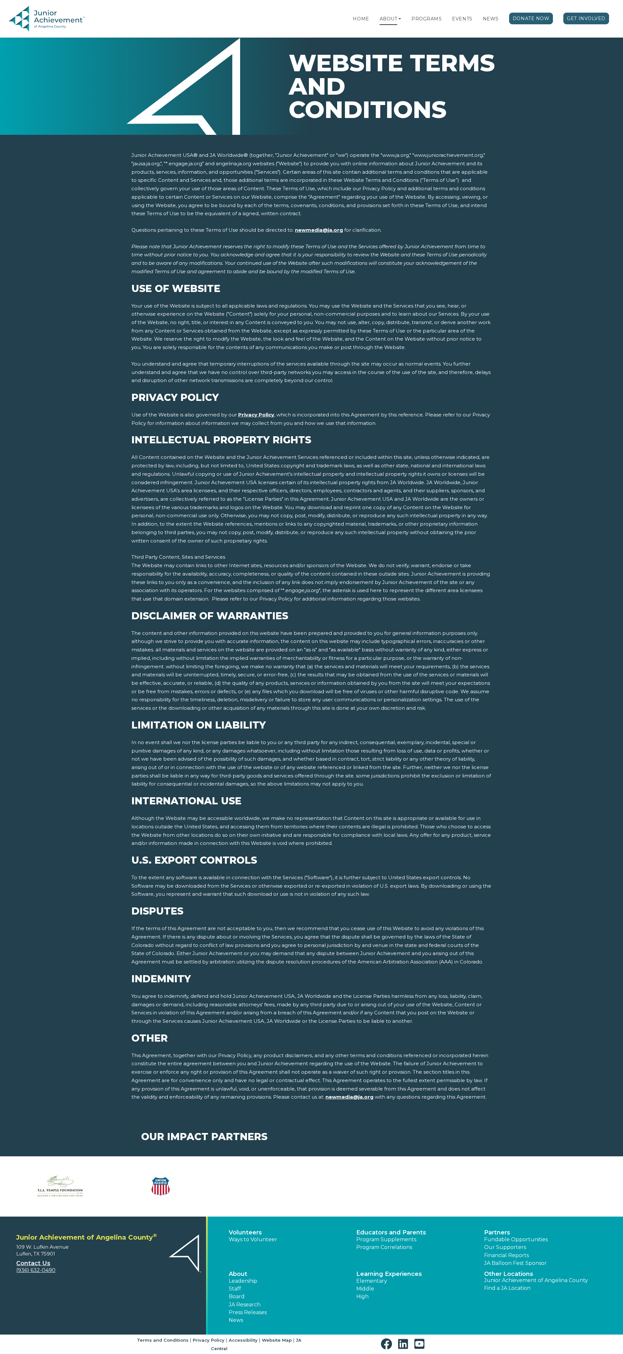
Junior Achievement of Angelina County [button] (536, 1280)
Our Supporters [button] (505, 1247)
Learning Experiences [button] (389, 1274)
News (491, 19)
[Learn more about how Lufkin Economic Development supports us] (261, 1186)
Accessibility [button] (243, 1340)
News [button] (236, 1320)
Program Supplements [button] (386, 1239)
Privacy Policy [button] (209, 1340)
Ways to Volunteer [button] (253, 1239)
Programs (426, 19)
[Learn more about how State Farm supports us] (462, 1186)
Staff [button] (235, 1289)
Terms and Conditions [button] (163, 1340)
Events (462, 19)
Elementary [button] (371, 1281)
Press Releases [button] (248, 1312)
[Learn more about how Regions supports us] (361, 1186)
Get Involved (586, 18)
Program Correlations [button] (384, 1247)
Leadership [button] (243, 1281)
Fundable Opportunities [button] (516, 1239)
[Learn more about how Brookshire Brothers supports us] (60, 1186)
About (388, 19)
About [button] (238, 1274)
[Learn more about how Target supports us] (563, 1186)
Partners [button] (497, 1232)
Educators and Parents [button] (391, 1232)
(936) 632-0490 (35, 1270)
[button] (399, 19)
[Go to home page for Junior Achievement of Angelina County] (47, 19)
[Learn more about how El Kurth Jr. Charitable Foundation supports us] (160, 1186)
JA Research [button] (245, 1304)
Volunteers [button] (245, 1232)
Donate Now (531, 18)
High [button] (362, 1296)
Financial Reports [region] (506, 1255)
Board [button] (237, 1296)
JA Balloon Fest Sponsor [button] (515, 1263)
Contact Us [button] (33, 1263)
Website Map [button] (277, 1340)
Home (361, 19)
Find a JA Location (507, 1288)
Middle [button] (365, 1289)
